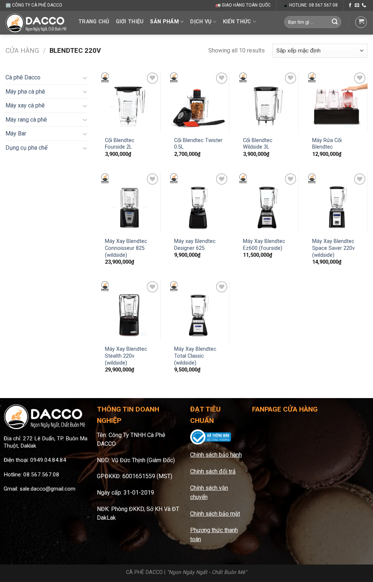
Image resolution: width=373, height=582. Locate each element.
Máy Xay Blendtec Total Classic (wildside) (195, 356)
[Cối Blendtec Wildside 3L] (268, 102)
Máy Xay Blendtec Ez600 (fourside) (264, 244)
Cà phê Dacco (22, 77)
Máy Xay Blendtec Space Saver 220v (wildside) (333, 248)
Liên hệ (125, 46)
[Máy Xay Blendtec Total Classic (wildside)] (198, 310)
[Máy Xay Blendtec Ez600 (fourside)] (268, 202)
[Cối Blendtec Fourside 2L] (130, 102)
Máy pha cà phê (25, 91)
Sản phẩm (164, 22)
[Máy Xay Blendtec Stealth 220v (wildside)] (130, 310)
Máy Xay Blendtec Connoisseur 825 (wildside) (126, 248)
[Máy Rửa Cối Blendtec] (337, 102)
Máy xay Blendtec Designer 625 (195, 244)
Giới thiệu (130, 22)
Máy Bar (15, 133)
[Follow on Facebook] (350, 5)
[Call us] (364, 5)
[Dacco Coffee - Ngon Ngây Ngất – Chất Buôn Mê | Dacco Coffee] (36, 22)
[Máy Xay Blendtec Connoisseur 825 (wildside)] (130, 202)
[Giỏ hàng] (361, 22)
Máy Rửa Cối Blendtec (327, 143)
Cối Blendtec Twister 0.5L (198, 143)
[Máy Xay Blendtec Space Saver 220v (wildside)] (337, 202)
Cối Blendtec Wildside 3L (257, 143)
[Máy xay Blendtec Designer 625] (198, 202)
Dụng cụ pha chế (26, 147)
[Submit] (335, 22)
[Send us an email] (357, 5)
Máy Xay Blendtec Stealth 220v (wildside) (126, 356)
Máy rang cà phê (26, 119)
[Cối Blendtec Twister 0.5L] (198, 102)
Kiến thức (237, 22)
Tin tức (92, 46)
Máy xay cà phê (25, 105)
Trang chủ (93, 22)
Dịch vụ (200, 22)
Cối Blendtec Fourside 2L (119, 143)
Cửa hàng (22, 50)
